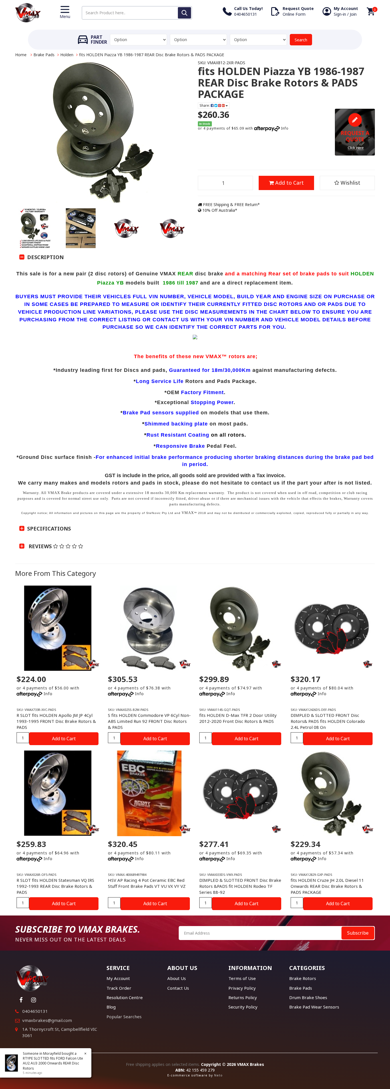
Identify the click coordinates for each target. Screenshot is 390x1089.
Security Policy (243, 1007)
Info (285, 128)
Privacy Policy (242, 988)
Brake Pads (44, 54)
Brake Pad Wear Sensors (314, 1007)
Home (21, 54)
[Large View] (35, 228)
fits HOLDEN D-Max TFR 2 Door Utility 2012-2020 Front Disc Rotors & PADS (238, 718)
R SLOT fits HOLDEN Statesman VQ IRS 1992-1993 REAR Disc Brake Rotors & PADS (55, 886)
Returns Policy (242, 997)
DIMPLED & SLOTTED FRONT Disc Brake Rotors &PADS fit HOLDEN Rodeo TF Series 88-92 (240, 886)
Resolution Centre (124, 997)
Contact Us (178, 988)
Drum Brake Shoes (308, 997)
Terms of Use (242, 978)
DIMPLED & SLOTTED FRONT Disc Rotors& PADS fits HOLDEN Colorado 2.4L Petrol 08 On (328, 721)
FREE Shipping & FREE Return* (231, 204)
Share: (205, 105)
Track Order (118, 988)
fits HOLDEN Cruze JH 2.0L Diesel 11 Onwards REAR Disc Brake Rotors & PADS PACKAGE (327, 886)
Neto (218, 1075)
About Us (176, 978)
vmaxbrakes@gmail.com (47, 1020)
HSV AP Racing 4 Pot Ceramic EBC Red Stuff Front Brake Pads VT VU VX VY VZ (147, 883)
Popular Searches (124, 1016)
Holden (66, 54)
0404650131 (35, 1011)
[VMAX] (276, 664)
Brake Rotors (302, 978)
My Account (118, 978)
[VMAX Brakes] (28, 12)
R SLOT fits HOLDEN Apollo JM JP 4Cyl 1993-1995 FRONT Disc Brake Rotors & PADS (56, 721)
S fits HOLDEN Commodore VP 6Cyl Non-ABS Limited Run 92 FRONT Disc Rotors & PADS (149, 721)
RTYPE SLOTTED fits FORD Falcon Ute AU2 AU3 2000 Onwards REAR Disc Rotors (53, 1063)
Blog (111, 1007)
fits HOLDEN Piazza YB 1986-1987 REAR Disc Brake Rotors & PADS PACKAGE (151, 54)
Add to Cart (289, 182)
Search (301, 40)
